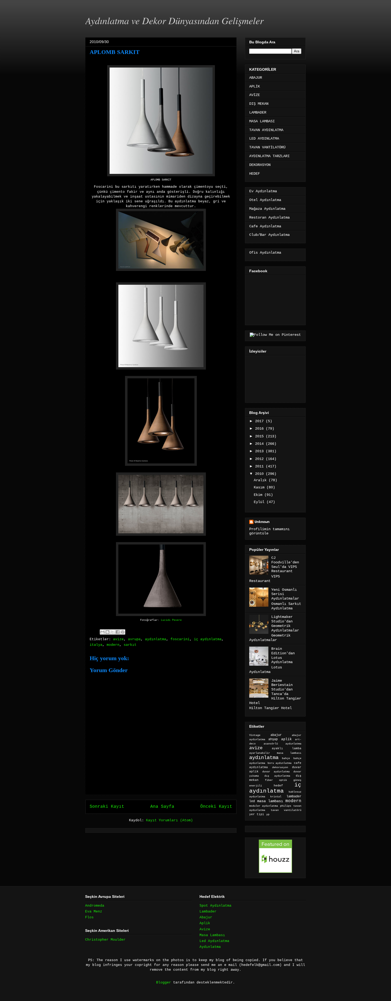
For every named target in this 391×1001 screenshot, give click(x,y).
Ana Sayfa (162, 806)
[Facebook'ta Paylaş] (117, 632)
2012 (260, 459)
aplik (286, 739)
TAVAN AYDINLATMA (266, 130)
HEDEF (254, 173)
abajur (276, 735)
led (252, 801)
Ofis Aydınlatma (265, 252)
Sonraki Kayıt (107, 806)
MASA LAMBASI (262, 121)
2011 (260, 466)
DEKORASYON (260, 165)
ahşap (273, 739)
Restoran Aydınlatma (269, 217)
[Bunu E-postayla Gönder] (102, 632)
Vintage (254, 735)
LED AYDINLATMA (264, 138)
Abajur (205, 917)
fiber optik (276, 780)
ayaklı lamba (286, 748)
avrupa (134, 639)
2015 (260, 436)
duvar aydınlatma (275, 771)
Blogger (163, 983)
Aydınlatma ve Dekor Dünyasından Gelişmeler (174, 20)
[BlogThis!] (107, 632)
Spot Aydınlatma (215, 906)
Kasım (260, 487)
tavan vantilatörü (286, 810)
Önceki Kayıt (216, 806)
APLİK (254, 86)
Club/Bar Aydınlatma (269, 235)
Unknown (262, 522)
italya (96, 645)
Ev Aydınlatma (263, 191)
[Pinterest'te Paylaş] (122, 632)
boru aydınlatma (280, 763)
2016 (260, 428)
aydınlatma (155, 639)
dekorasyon (280, 767)
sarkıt (130, 645)
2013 (260, 451)
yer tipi (256, 814)
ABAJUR (255, 78)
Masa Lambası (212, 935)
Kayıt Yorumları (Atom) (169, 820)
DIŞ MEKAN (258, 104)
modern (113, 645)
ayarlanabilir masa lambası (275, 753)
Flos (89, 917)
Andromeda (94, 906)
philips (285, 806)
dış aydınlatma (277, 775)
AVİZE (254, 95)
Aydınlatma (210, 947)
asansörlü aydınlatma (282, 743)
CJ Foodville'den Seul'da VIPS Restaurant (285, 564)
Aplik (204, 923)
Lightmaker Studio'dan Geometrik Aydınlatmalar (285, 623)
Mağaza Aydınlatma (267, 209)
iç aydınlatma (208, 639)
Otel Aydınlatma (265, 200)
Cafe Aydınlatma (265, 226)
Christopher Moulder (105, 940)
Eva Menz (93, 912)
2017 (260, 421)
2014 (260, 444)
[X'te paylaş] (112, 632)
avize (118, 639)
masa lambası (270, 801)
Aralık (261, 480)
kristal (275, 796)
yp (267, 814)
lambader (293, 796)
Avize (204, 929)
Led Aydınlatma (214, 941)
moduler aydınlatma (263, 806)
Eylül (260, 502)
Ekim (259, 495)
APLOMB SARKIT (115, 52)
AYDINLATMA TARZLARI (269, 156)
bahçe (286, 758)
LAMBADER (257, 112)
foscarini (180, 639)
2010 (260, 474)
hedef (278, 785)
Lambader (208, 912)
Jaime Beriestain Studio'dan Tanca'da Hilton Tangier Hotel (275, 691)
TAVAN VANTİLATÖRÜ (267, 147)
